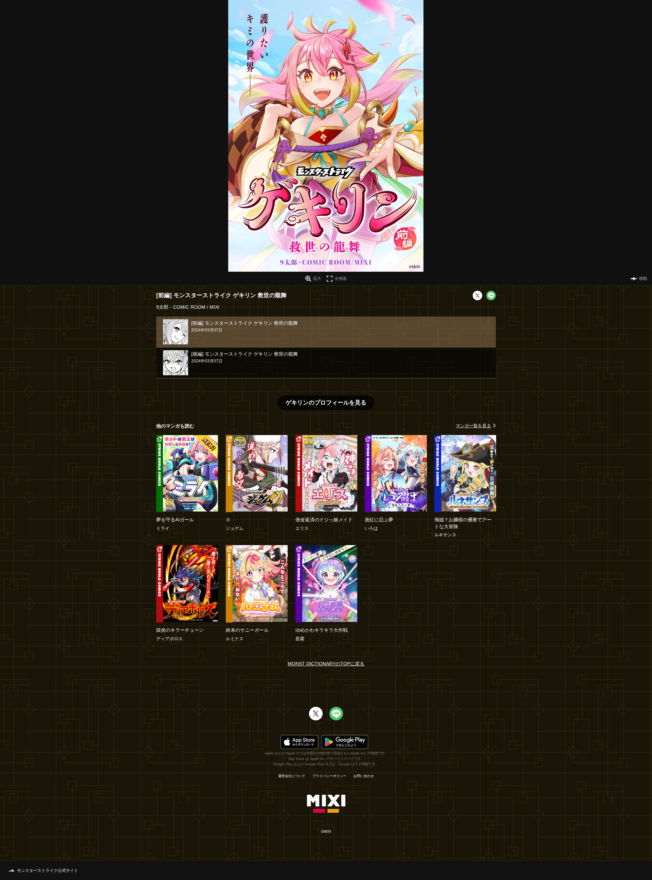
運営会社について (291, 776)
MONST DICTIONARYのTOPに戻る (326, 663)
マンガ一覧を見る (473, 426)
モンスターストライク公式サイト (47, 870)
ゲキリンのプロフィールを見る (326, 402)
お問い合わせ (364, 776)
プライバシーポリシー (329, 776)
